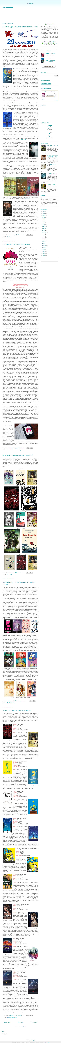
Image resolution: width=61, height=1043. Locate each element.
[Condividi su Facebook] (30, 235)
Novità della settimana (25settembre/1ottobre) (17, 710)
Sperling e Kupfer (21, 450)
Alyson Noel (51, 61)
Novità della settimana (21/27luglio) (52, 174)
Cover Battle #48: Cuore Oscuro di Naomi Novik (18, 455)
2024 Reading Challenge (49, 91)
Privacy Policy (5, 1034)
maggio (44, 239)
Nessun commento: (22, 700)
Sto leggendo (48, 50)
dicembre (44, 226)
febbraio (44, 245)
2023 (43, 213)
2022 (43, 215)
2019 (43, 221)
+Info (45, 1042)
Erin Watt (9, 450)
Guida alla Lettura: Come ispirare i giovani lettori (52, 156)
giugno (43, 237)
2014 (43, 253)
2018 (43, 222)
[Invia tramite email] (26, 235)
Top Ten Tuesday (11, 702)
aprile (43, 241)
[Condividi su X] (29, 235)
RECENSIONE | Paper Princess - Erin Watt (16, 244)
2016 (43, 249)
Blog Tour (9, 236)
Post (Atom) (22, 1026)
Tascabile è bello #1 (51, 164)
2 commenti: (21, 234)
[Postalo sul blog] (28, 235)
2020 (43, 219)
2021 (43, 217)
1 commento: (21, 448)
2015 (43, 251)
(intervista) (23, 139)
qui (23, 56)
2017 (43, 224)
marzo (43, 243)
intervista (17, 100)
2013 (43, 255)
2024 (43, 211)
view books (56, 100)
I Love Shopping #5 (51, 184)
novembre (44, 228)
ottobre (43, 230)
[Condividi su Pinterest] (32, 235)
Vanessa (47, 93)
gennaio (44, 247)
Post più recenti (7, 1022)
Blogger (33, 1040)
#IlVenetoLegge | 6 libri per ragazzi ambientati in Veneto (20, 27)
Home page (20, 1022)
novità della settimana (12, 1017)
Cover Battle (9, 574)
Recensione (14, 450)
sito (23, 130)
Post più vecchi (33, 1022)
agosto (43, 234)
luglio (43, 236)
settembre (44, 232)
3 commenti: (21, 572)
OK (48, 1042)
